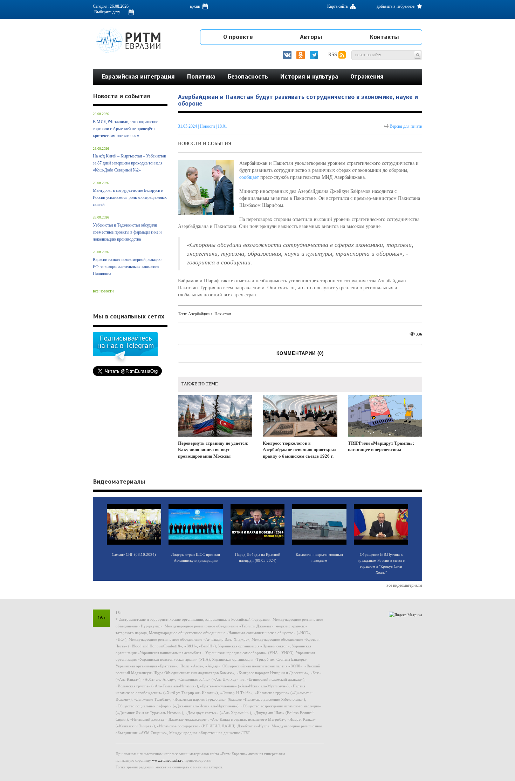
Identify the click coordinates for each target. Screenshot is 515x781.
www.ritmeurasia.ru (168, 760)
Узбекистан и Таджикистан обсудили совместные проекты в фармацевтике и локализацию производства (127, 232)
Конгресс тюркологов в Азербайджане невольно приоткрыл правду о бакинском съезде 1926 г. (299, 449)
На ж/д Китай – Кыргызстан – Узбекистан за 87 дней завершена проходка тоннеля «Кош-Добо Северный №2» (129, 163)
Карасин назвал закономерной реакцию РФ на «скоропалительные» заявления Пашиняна (127, 266)
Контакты (384, 37)
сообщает (249, 177)
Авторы (311, 37)
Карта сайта (338, 6)
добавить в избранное (396, 6)
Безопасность (247, 76)
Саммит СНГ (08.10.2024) (134, 554)
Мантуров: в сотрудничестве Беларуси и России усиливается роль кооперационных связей (130, 197)
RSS (333, 54)
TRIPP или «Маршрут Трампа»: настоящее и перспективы (381, 446)
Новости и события (204, 143)
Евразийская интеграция (138, 76)
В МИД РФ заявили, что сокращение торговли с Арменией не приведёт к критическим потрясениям (125, 128)
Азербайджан (200, 313)
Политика (201, 76)
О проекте (238, 37)
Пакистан (222, 313)
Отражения (367, 76)
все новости (103, 291)
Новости (208, 126)
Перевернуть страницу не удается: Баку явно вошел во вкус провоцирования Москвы (213, 449)
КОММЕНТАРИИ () (300, 353)
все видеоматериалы (404, 585)
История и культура (309, 76)
